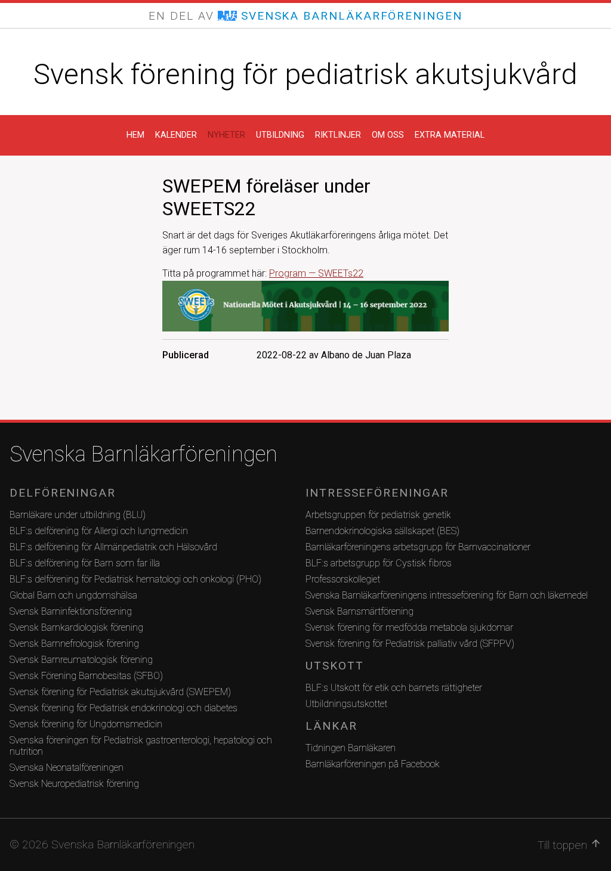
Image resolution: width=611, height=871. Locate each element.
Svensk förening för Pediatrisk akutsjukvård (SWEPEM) (120, 692)
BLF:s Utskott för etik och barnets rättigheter (394, 687)
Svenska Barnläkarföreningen (143, 454)
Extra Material (450, 135)
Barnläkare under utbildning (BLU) (78, 514)
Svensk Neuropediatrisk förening (74, 783)
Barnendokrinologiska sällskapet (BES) (382, 531)
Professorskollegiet (343, 579)
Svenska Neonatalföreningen (67, 767)
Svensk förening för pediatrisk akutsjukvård (305, 74)
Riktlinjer (338, 135)
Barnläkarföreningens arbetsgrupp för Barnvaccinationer (418, 547)
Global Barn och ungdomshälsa (73, 595)
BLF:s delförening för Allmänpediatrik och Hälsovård (113, 547)
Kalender (176, 135)
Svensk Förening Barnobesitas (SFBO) (86, 675)
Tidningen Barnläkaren (351, 748)
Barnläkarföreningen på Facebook (373, 764)
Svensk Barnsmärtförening (359, 611)
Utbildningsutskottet (346, 703)
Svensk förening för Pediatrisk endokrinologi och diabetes (123, 708)
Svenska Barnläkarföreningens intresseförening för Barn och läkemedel (447, 595)
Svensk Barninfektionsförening (71, 611)
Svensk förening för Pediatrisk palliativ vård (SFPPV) (410, 643)
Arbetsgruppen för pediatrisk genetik (378, 514)
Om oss (388, 135)
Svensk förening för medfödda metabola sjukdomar (409, 627)
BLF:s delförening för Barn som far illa (85, 563)
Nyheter (226, 135)
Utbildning (280, 135)
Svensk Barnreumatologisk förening (81, 659)
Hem (135, 135)
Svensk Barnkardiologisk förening (76, 627)
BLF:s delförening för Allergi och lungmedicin (99, 531)
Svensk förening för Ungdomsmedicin (86, 724)
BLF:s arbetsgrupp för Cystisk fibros (379, 563)
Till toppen (569, 845)
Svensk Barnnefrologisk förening (74, 643)
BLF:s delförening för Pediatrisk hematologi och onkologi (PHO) (135, 579)
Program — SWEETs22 (316, 273)
